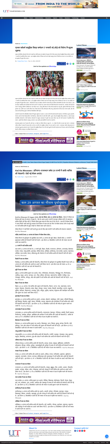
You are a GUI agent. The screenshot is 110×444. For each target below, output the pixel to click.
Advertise (103, 442)
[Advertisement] (55, 29)
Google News (45, 133)
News (25, 18)
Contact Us (90, 442)
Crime (60, 18)
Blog (107, 442)
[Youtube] (84, 431)
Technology (75, 18)
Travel (31, 18)
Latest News (82, 45)
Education (48, 18)
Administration (39, 18)
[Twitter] (77, 431)
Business (67, 18)
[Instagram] (80, 431)
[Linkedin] (82, 431)
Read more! (31, 438)
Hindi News (24, 43)
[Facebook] (75, 431)
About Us (33, 428)
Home (17, 43)
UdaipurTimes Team (22, 61)
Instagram (36, 133)
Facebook (30, 133)
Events (83, 18)
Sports (55, 18)
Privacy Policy (97, 442)
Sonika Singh (20, 176)
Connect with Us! (81, 428)
